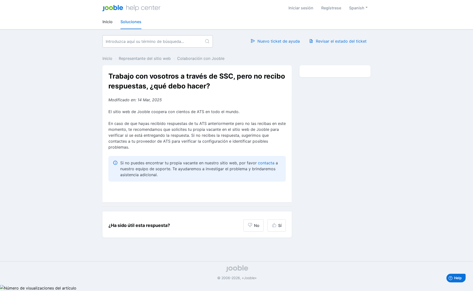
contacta (266, 162)
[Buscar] (207, 41)
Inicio (107, 21)
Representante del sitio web (145, 58)
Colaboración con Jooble (200, 58)
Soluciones (130, 21)
